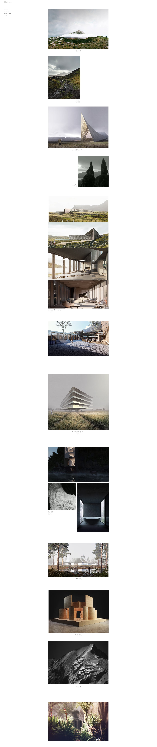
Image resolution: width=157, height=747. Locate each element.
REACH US (5, 15)
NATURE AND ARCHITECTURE (8, 13)
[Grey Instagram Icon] (106, 742)
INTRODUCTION (6, 10)
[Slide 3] (78, 479)
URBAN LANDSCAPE (6, 11)
